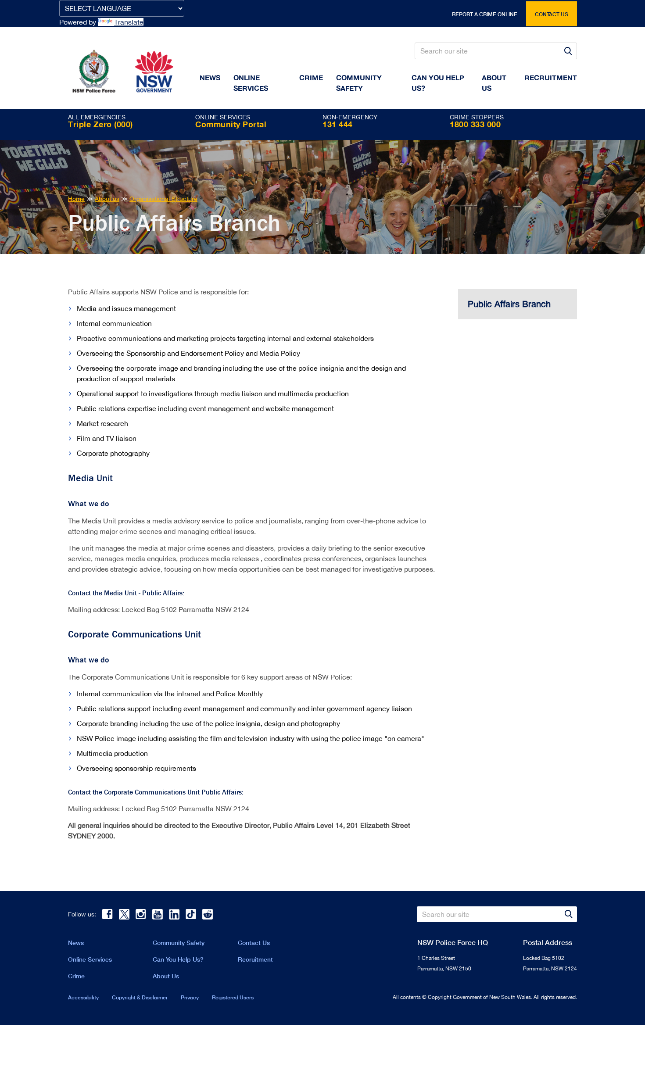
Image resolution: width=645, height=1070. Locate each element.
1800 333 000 (475, 124)
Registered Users (233, 997)
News (210, 77)
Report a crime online (484, 14)
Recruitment (550, 77)
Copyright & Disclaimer (140, 997)
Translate (128, 22)
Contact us (551, 14)
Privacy (190, 997)
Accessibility (83, 997)
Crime (311, 77)
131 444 (337, 124)
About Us (166, 976)
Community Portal (230, 124)
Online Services (250, 82)
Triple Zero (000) (100, 124)
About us (494, 82)
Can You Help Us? (438, 82)
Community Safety (359, 82)
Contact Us (254, 942)
